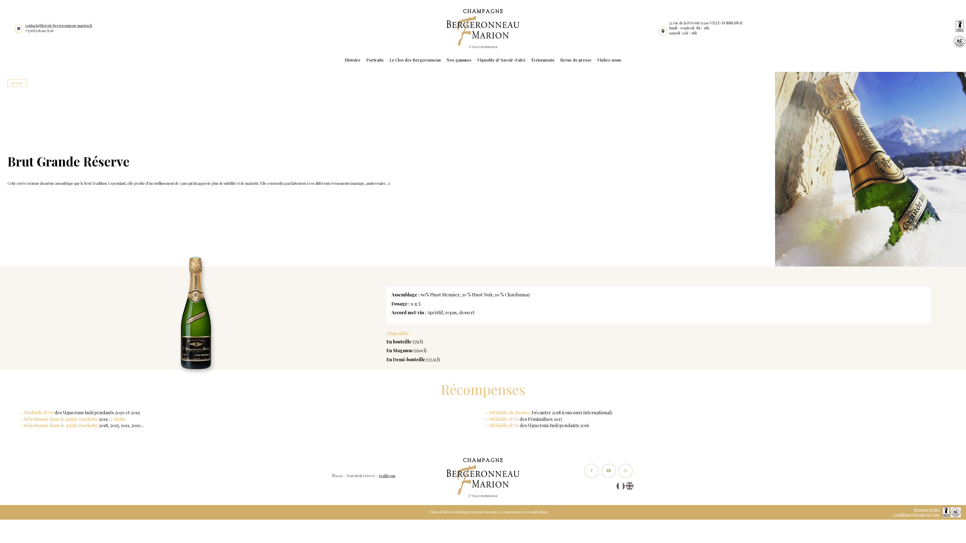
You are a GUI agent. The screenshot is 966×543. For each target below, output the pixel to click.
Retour (17, 83)
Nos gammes (459, 60)
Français (621, 486)
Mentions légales (927, 509)
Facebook (592, 471)
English (630, 486)
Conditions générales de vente (916, 514)
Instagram (625, 471)
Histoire (352, 60)
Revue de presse (575, 60)
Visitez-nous (609, 60)
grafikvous (387, 475)
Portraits (375, 60)
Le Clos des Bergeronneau (415, 60)
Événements (542, 60)
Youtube (608, 471)
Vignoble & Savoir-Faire (501, 60)
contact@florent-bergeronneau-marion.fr (59, 25)
